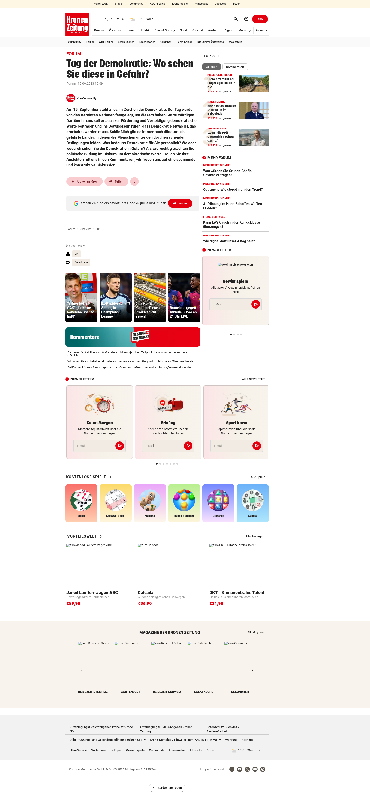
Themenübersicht (184, 361)
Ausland (213, 30)
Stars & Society (165, 30)
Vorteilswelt (101, 3)
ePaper (119, 3)
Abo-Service (78, 750)
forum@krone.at (170, 367)
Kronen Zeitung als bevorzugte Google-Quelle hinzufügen (133, 203)
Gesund (197, 30)
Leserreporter (147, 41)
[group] (81, 297)
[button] (250, 30)
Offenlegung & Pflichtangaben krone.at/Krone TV (101, 729)
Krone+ (99, 30)
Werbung (231, 739)
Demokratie (81, 262)
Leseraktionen (126, 41)
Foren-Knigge (184, 41)
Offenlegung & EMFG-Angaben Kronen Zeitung (166, 729)
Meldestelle (235, 41)
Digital (228, 30)
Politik (145, 30)
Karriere (247, 739)
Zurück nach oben (167, 787)
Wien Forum (106, 41)
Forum (90, 41)
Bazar (236, 3)
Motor (243, 30)
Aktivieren (180, 203)
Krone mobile (180, 3)
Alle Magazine (256, 632)
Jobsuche (220, 3)
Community (136, 3)
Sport (183, 30)
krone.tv (261, 30)
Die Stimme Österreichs (210, 41)
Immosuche (201, 3)
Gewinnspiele (157, 3)
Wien (132, 30)
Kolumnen (166, 41)
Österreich (116, 30)
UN (76, 253)
